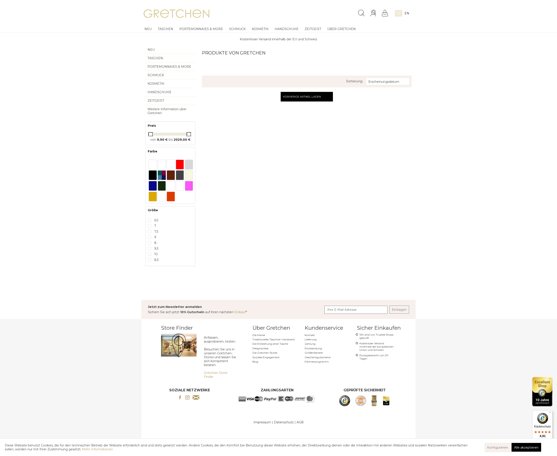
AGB (300, 422)
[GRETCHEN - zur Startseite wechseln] (176, 14)
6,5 (156, 220)
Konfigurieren (497, 447)
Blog (255, 361)
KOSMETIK (156, 84)
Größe (153, 210)
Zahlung (310, 343)
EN (406, 13)
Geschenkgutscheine (318, 357)
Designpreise (260, 348)
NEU (151, 50)
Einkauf (240, 312)
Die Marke (258, 335)
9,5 (156, 248)
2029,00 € (182, 140)
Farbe (152, 151)
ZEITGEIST (156, 101)
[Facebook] (180, 397)
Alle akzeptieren (526, 447)
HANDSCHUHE (159, 92)
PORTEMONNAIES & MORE (169, 67)
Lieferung (311, 339)
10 (156, 254)
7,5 (156, 231)
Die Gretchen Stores (264, 352)
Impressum (262, 422)
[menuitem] (326, 11)
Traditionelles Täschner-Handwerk (273, 339)
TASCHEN (155, 58)
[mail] (196, 397)
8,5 (156, 260)
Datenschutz (284, 422)
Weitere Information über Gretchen (167, 111)
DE (398, 13)
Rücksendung (313, 348)
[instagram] (187, 397)
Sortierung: (354, 81)
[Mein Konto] (373, 13)
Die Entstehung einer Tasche (270, 343)
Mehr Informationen (97, 449)
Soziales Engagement (266, 357)
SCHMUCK (156, 75)
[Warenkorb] (385, 13)
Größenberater (314, 352)
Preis (152, 126)
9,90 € (163, 140)
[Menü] (550, 413)
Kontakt (310, 335)
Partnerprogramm (317, 361)
